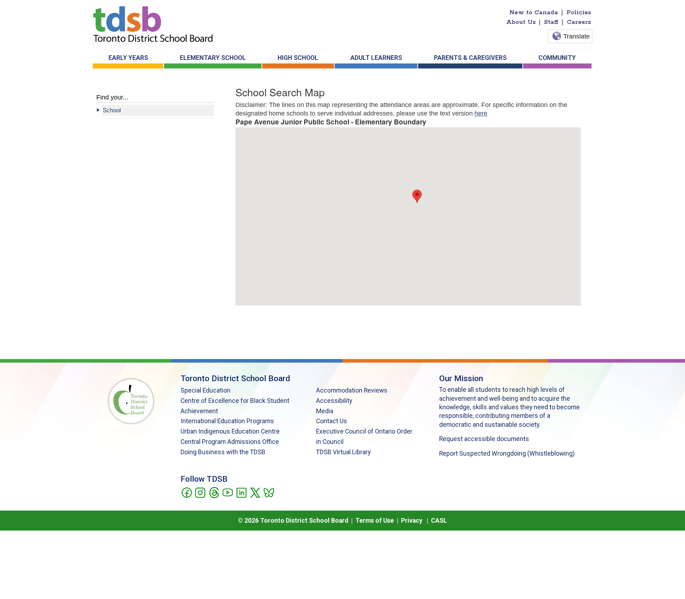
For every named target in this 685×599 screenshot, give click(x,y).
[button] (417, 196)
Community (557, 57)
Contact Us (331, 421)
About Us (521, 22)
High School (298, 57)
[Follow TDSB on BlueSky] (268, 492)
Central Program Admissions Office (230, 441)
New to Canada (533, 12)
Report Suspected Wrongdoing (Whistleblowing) (507, 453)
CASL (439, 520)
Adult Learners (376, 57)
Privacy (411, 520)
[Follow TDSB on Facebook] (186, 492)
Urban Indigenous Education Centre (230, 431)
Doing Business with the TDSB (223, 452)
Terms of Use (374, 520)
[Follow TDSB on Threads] (214, 492)
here (481, 113)
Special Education (205, 390)
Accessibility (334, 400)
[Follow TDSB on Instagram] (200, 492)
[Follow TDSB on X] (255, 492)
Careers (579, 22)
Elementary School (213, 57)
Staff (551, 22)
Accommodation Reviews (351, 390)
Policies (579, 12)
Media (324, 411)
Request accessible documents (484, 438)
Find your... (112, 97)
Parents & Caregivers (470, 57)
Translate (576, 36)
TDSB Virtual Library (343, 452)
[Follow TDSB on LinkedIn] (241, 492)
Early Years (128, 57)
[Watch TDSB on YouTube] (227, 492)
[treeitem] (158, 110)
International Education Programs (227, 421)
